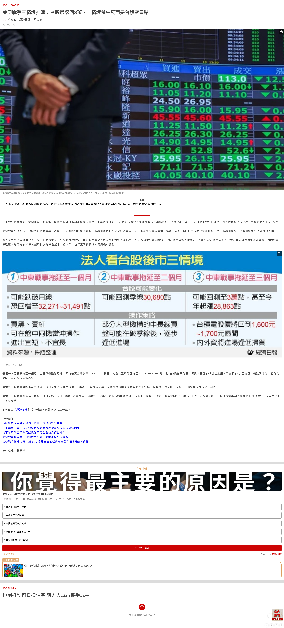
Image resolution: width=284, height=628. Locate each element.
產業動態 (12, 588)
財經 (4, 5)
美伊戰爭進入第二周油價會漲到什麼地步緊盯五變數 (35, 437)
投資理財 (14, 5)
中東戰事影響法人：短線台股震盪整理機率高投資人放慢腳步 (41, 427)
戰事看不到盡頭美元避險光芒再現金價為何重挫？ (34, 432)
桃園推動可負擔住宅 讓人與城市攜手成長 (46, 595)
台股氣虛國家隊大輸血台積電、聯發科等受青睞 (32, 423)
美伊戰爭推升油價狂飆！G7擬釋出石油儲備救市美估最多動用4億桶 (45, 441)
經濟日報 (22, 409)
